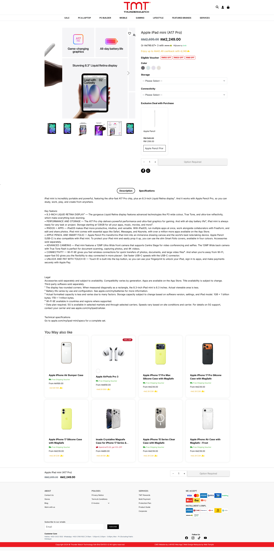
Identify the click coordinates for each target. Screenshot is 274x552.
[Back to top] (6, 521)
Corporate (143, 511)
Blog (46, 503)
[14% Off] (113, 353)
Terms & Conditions (99, 499)
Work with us (50, 507)
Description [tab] (125, 190)
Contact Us (49, 495)
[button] (108, 503)
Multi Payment (144, 499)
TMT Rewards (144, 495)
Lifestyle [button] (158, 18)
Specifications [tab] (147, 190)
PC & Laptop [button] (84, 18)
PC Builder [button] (105, 18)
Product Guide (144, 507)
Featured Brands (181, 18)
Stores (47, 499)
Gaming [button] (140, 18)
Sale (66, 18)
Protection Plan (145, 503)
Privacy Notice (98, 495)
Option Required (192, 161)
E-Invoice (95, 503)
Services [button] (205, 18)
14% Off (127, 340)
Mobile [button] (123, 18)
